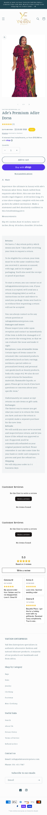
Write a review (23, 499)
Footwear (9, 697)
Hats (7, 680)
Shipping (5, 133)
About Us (9, 726)
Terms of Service (12, 738)
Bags (7, 674)
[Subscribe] (39, 780)
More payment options (23, 173)
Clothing (9, 692)
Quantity (5, 145)
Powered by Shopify (32, 811)
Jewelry (8, 686)
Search (8, 720)
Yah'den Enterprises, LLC (20, 811)
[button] (3, 19)
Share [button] (7, 180)
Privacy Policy (11, 732)
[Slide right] (29, 104)
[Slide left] (18, 104)
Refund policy (11, 744)
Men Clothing (11, 703)
